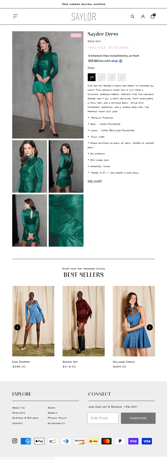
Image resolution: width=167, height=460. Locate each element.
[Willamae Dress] (134, 321)
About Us (18, 407)
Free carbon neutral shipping (83, 4)
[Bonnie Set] (84, 321)
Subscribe (138, 418)
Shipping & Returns (25, 417)
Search (52, 412)
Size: (91, 68)
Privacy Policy (57, 417)
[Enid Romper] (33, 321)
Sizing (51, 407)
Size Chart (95, 180)
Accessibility (56, 423)
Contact (17, 423)
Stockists (18, 412)
